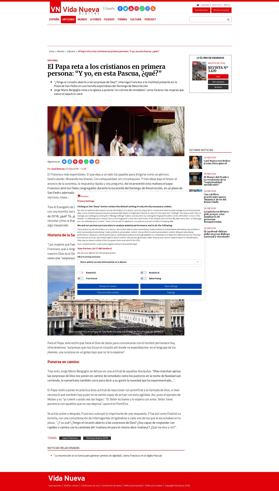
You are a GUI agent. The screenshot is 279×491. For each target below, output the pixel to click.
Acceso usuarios (221, 10)
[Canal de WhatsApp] (142, 8)
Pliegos (109, 19)
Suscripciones (201, 10)
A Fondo (95, 19)
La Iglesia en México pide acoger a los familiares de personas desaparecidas (216, 216)
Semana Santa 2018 (97, 438)
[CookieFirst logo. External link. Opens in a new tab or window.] (83, 196)
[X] (69, 161)
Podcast (150, 19)
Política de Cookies (153, 485)
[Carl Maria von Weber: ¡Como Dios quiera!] (195, 162)
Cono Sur (216, 5)
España (54, 19)
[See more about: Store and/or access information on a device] (197, 262)
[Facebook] (64, 161)
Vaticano (68, 19)
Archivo (218, 87)
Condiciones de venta (111, 485)
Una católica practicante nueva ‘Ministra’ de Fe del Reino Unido (215, 198)
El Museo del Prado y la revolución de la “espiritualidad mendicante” (216, 181)
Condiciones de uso (90, 485)
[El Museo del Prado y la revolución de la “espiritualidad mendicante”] (195, 178)
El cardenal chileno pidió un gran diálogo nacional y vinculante (217, 234)
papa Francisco (70, 438)
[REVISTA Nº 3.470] (199, 71)
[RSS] (97, 161)
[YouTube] (75, 161)
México (227, 5)
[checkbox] (80, 272)
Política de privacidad (133, 485)
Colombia (205, 5)
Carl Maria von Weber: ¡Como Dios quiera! (217, 162)
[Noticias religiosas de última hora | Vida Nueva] (74, 8)
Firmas (122, 19)
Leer (218, 76)
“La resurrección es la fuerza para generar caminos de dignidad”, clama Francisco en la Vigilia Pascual (108, 455)
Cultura (135, 19)
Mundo (82, 19)
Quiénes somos (71, 485)
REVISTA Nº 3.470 (218, 69)
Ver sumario (218, 81)
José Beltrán (58, 169)
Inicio (51, 51)
